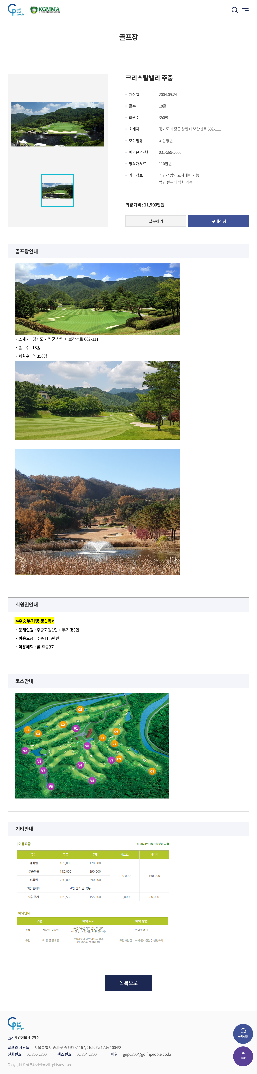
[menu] (244, 10)
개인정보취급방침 (27, 1037)
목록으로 (128, 983)
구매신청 (219, 221)
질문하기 (156, 221)
